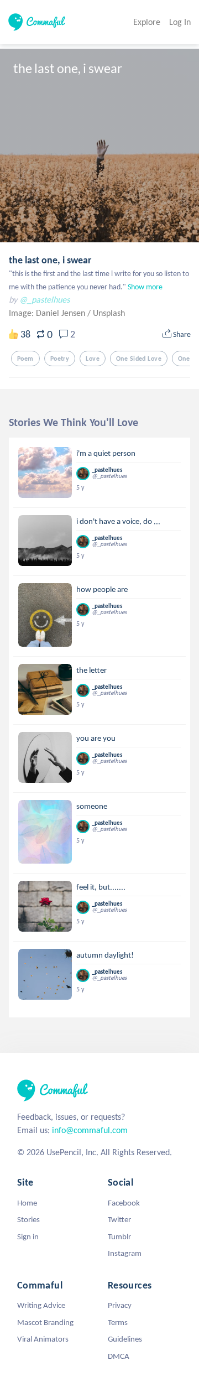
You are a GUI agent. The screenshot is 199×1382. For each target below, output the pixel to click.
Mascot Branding (45, 1322)
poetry (60, 358)
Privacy (120, 1305)
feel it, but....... (100, 887)
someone (91, 806)
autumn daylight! (105, 955)
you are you (96, 738)
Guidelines (125, 1339)
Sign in (28, 1236)
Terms (118, 1322)
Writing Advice (41, 1305)
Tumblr (119, 1236)
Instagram (125, 1253)
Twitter (119, 1219)
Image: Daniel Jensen (48, 313)
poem (25, 358)
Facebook (124, 1203)
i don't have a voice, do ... (118, 521)
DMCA (118, 1356)
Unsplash (109, 313)
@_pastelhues (44, 299)
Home (27, 1203)
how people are (102, 589)
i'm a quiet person (105, 453)
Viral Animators (43, 1339)
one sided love (138, 358)
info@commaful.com (90, 1130)
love (93, 358)
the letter (91, 670)
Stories (28, 1219)
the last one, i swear (50, 260)
